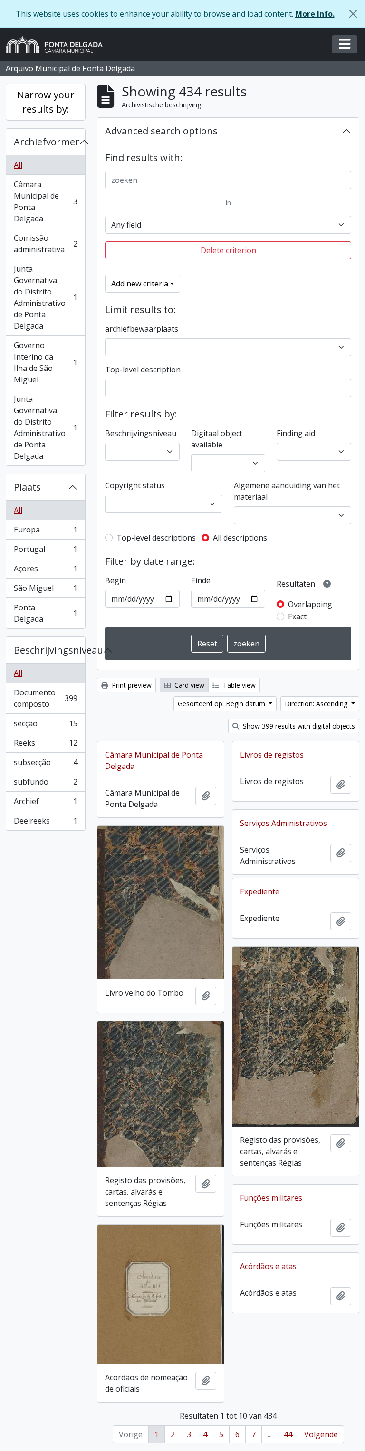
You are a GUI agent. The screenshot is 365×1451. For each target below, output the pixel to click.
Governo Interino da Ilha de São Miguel (45, 362)
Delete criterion (228, 250)
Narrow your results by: (46, 101)
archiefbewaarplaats (141, 328)
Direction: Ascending (317, 703)
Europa (45, 532)
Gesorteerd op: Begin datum (222, 703)
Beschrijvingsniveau (49, 650)
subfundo (45, 784)
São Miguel (45, 590)
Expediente (259, 891)
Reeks (45, 745)
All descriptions (240, 537)
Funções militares (271, 1198)
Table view (238, 685)
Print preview (131, 685)
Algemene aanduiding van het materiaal (287, 491)
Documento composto (45, 698)
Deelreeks (45, 823)
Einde (201, 580)
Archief (45, 803)
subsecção (45, 764)
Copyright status (135, 485)
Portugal (45, 551)
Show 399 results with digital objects (298, 725)
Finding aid (296, 433)
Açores (45, 571)
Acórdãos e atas (268, 1266)
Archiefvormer (46, 141)
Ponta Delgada (45, 613)
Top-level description (143, 369)
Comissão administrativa (45, 244)
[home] (58, 44)
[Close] (353, 13)
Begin (115, 580)
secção (45, 725)
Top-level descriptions (156, 537)
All (18, 165)
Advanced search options (161, 130)
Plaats (27, 487)
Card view (188, 685)
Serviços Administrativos (283, 823)
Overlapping (310, 604)
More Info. (315, 14)
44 (288, 1434)
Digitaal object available (216, 439)
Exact (297, 616)
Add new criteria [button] (139, 283)
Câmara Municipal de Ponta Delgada (45, 201)
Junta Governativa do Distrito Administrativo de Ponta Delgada (45, 297)
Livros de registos (272, 754)
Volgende (321, 1434)
